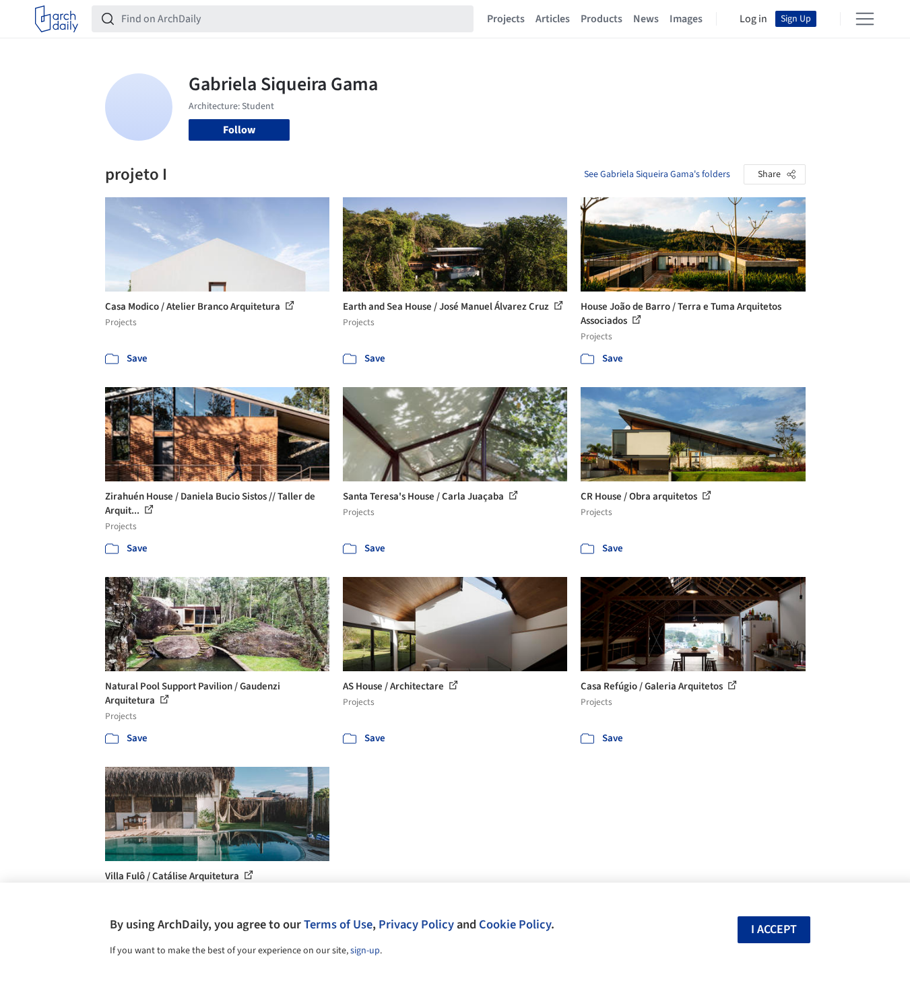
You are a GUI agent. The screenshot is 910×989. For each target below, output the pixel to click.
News (646, 18)
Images (686, 18)
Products (601, 18)
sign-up (365, 950)
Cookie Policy (515, 924)
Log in (753, 18)
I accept (774, 929)
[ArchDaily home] (56, 18)
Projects (506, 18)
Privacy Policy (416, 924)
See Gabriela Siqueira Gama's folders (657, 174)
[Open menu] (865, 19)
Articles (552, 18)
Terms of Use (338, 924)
